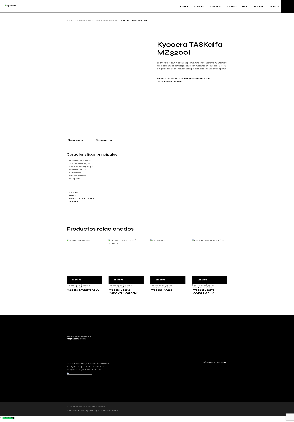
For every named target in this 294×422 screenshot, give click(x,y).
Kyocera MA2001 (162, 289)
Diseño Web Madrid (89, 406)
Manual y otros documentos (82, 198)
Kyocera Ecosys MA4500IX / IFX (203, 291)
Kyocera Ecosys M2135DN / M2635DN (124, 291)
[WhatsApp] (3, 418)
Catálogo (73, 192)
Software (73, 201)
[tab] (78, 140)
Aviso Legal (93, 410)
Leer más (76, 280)
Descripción (76, 140)
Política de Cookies (110, 410)
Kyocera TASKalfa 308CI (83, 289)
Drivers (72, 195)
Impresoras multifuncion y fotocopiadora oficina (188, 78)
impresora (167, 81)
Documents (104, 140)
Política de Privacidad (77, 410)
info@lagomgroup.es (76, 339)
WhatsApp (9, 418)
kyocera (177, 81)
